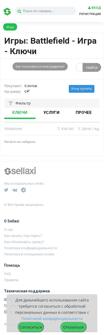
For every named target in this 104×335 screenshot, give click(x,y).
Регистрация (90, 14)
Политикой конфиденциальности (52, 318)
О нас (8, 229)
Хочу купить (81, 88)
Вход (96, 8)
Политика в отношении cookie (29, 254)
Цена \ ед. (88, 128)
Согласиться (30, 327)
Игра (10, 27)
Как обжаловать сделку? (24, 241)
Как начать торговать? (23, 235)
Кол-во (65, 128)
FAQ (7, 273)
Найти (92, 67)
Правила (11, 279)
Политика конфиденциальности (30, 247)
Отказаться (73, 327)
